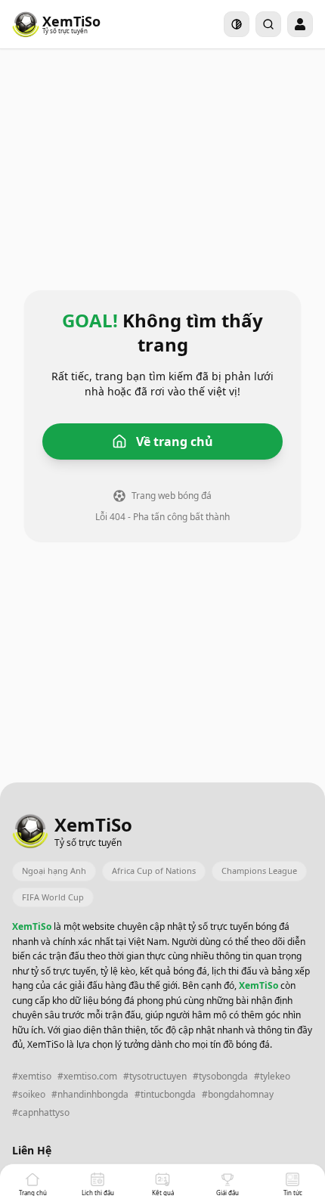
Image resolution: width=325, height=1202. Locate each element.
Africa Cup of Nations (154, 870)
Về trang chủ (174, 441)
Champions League (259, 870)
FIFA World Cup (53, 897)
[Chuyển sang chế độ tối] (236, 24)
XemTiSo (33, 926)
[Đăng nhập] (300, 24)
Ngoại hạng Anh (54, 870)
